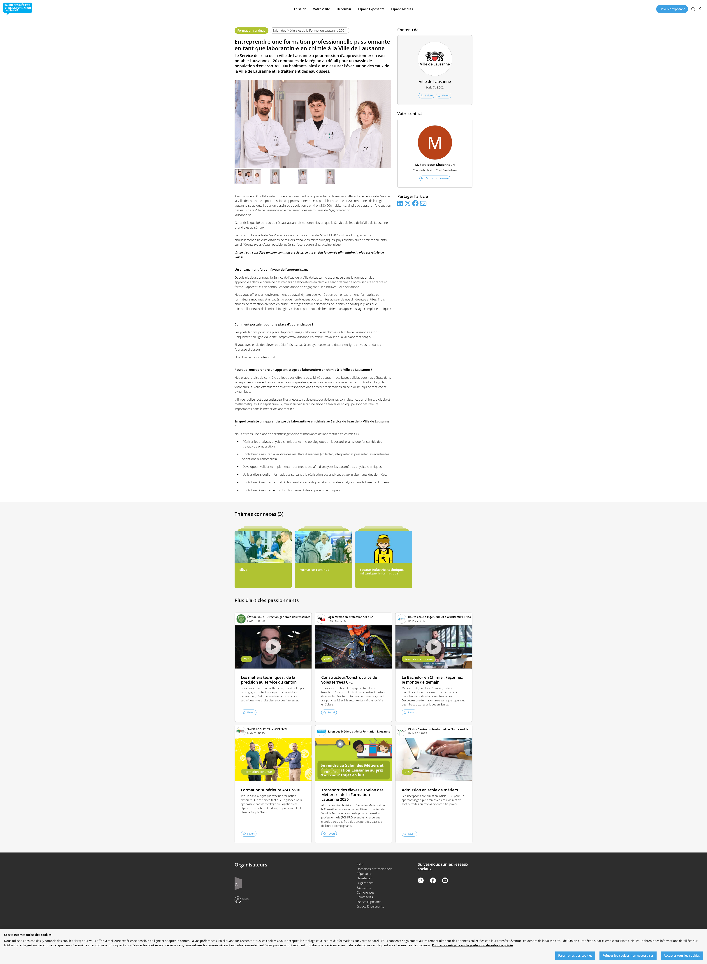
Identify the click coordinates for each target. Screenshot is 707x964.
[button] (248, 176)
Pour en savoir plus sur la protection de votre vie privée (472, 945)
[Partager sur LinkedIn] (400, 203)
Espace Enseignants (370, 906)
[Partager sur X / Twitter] (407, 203)
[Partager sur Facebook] (415, 203)
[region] (353, 946)
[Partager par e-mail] (423, 203)
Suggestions (365, 883)
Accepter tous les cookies (682, 956)
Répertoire (364, 873)
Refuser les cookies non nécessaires (628, 956)
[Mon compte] (700, 9)
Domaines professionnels (374, 869)
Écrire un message (437, 178)
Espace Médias (402, 9)
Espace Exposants (371, 9)
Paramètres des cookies (575, 956)
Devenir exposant (672, 9)
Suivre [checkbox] (429, 95)
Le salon (300, 9)
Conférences (365, 892)
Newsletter (364, 878)
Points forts (365, 897)
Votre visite (321, 9)
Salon (360, 864)
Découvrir (344, 9)
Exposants (364, 887)
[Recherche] (693, 9)
